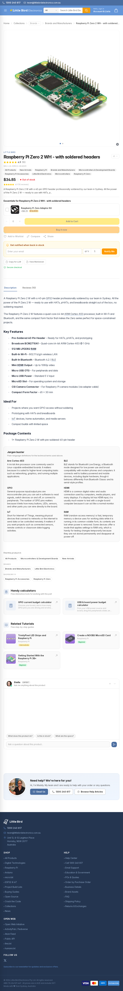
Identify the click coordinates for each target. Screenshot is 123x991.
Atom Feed (10, 934)
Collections (19, 23)
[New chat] (110, 684)
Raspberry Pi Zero (82, 174)
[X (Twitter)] (5, 960)
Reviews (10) (29, 287)
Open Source (11, 896)
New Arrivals (25, 170)
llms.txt (8, 943)
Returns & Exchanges (75, 906)
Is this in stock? (44, 736)
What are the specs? (65, 736)
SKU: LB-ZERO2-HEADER (15, 166)
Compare (35, 236)
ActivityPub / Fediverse (16, 929)
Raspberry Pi (41, 170)
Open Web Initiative (14, 924)
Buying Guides (12, 891)
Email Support (72, 867)
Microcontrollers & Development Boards (97, 170)
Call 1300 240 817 (74, 863)
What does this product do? (20, 736)
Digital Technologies (15, 863)
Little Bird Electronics (42, 174)
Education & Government (77, 872)
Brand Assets (71, 891)
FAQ (67, 896)
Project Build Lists (13, 887)
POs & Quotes (72, 877)
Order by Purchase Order (78, 882)
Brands (33, 23)
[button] (60, 143)
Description (10, 287)
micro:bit (9, 877)
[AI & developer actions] (115, 156)
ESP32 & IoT (11, 882)
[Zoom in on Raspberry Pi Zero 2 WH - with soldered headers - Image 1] (61, 88)
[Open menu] (5, 10)
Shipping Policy (73, 901)
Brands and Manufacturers (58, 23)
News (7, 911)
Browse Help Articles (92, 791)
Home (6, 23)
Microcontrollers (62, 174)
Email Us (40, 791)
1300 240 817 (63, 791)
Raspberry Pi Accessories (17, 174)
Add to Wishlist (16, 236)
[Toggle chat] (115, 684)
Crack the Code (13, 901)
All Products (10, 170)
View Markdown (36, 262)
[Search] (86, 10)
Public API (10, 938)
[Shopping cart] (116, 10)
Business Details (73, 887)
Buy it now (61, 229)
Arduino (9, 872)
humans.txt (10, 948)
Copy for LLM (15, 262)
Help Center (71, 858)
